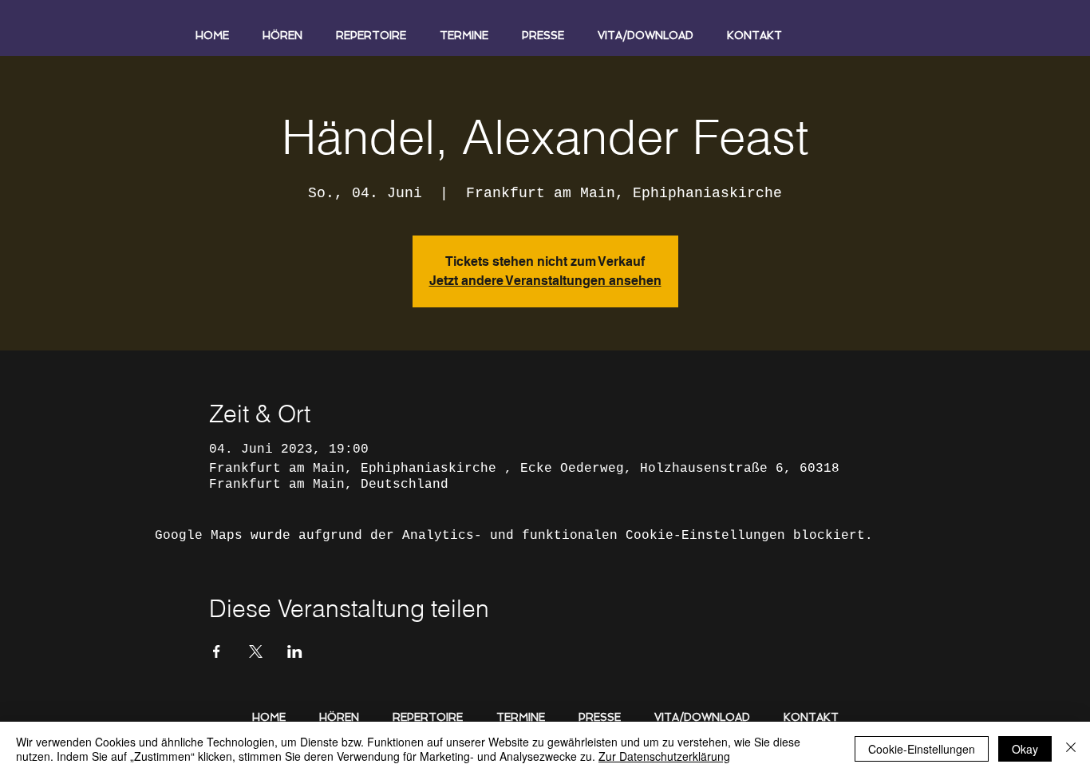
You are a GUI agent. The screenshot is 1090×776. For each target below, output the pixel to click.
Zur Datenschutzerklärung (664, 756)
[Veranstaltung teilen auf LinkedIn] (294, 651)
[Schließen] (1070, 748)
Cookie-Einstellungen (921, 749)
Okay (1025, 749)
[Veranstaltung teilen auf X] (255, 651)
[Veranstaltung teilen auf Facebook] (216, 651)
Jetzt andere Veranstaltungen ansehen (545, 280)
